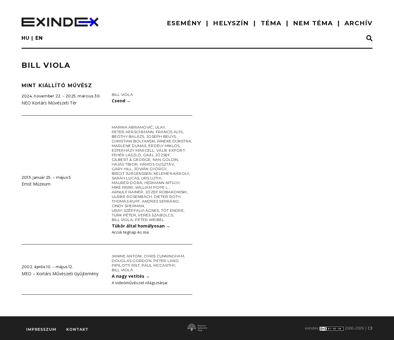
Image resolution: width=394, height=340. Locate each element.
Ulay (160, 127)
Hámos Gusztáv (157, 164)
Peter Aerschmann (133, 131)
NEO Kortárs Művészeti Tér (49, 103)
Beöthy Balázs (128, 136)
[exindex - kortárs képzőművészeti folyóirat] (60, 22)
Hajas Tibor (125, 164)
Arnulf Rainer (127, 192)
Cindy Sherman (128, 205)
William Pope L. (152, 187)
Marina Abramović (132, 127)
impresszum (41, 329)
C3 (370, 328)
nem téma (313, 23)
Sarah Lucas (125, 178)
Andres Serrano (160, 201)
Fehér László (126, 155)
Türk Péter (124, 215)
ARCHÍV (358, 23)
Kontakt (77, 329)
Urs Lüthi (151, 178)
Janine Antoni (127, 256)
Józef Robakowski (166, 192)
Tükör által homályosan (141, 226)
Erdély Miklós (163, 145)
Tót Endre (172, 210)
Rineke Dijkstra (174, 141)
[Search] (369, 38)
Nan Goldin (165, 159)
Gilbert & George (131, 159)
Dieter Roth (167, 196)
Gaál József (156, 155)
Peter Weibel (149, 219)
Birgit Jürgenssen (132, 173)
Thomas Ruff (126, 201)
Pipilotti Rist (126, 265)
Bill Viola (122, 94)
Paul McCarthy (158, 265)
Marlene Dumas (129, 145)
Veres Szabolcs (155, 215)
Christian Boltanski (133, 141)
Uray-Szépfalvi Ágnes (135, 210)
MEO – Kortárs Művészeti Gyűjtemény (60, 274)
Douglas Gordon (131, 260)
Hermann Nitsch (161, 182)
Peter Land (165, 260)
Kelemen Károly (171, 173)
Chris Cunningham (164, 256)
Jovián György (150, 168)
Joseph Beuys (161, 136)
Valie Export (170, 150)
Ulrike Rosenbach (132, 196)
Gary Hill (122, 168)
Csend (121, 101)
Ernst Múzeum (36, 184)
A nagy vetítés (131, 276)
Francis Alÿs (169, 131)
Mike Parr (122, 187)
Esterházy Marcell (133, 150)
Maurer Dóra (127, 182)
